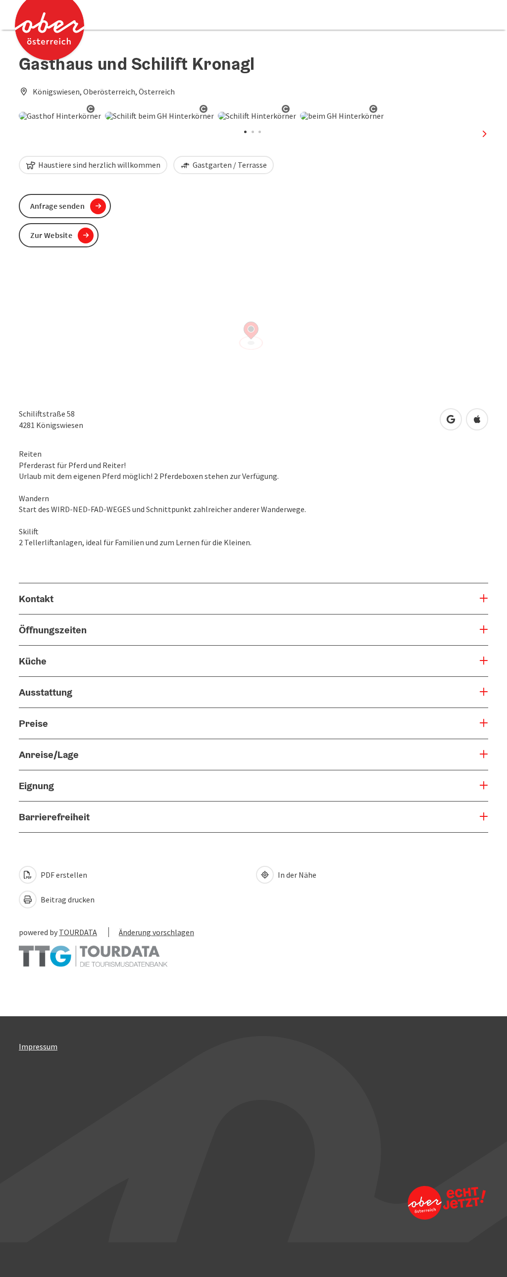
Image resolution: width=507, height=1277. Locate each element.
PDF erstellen (63, 875)
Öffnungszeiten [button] (53, 629)
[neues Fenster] (93, 951)
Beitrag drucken (67, 899)
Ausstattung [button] (45, 692)
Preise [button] (33, 723)
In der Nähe (296, 875)
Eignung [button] (36, 785)
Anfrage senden (57, 206)
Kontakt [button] (36, 598)
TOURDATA (78, 932)
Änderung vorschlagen (156, 932)
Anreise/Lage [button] (49, 754)
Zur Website (51, 235)
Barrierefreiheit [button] (54, 816)
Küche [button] (33, 661)
